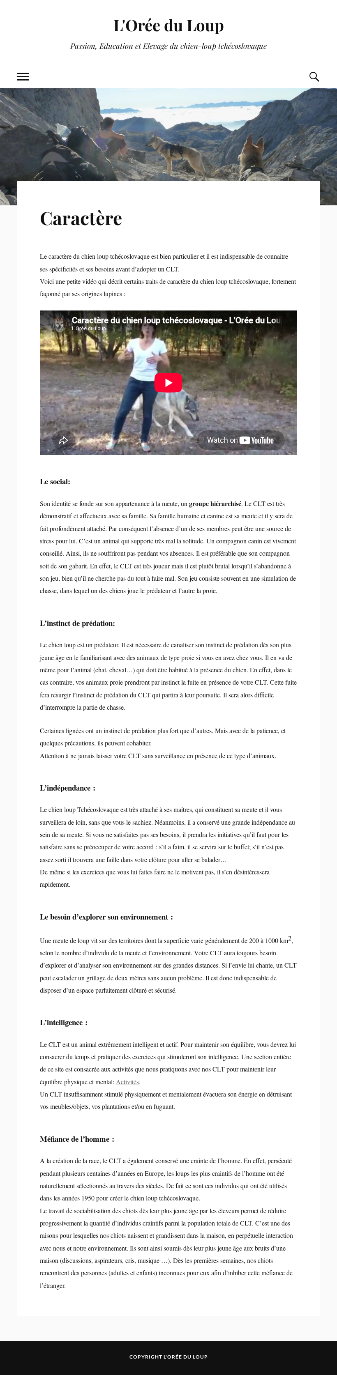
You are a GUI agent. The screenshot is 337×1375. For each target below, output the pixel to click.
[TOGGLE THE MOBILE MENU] (23, 76)
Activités (127, 1081)
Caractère (81, 217)
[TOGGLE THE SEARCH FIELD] (314, 76)
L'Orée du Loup (168, 24)
